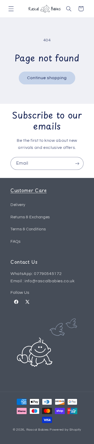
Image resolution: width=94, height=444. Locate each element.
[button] (11, 9)
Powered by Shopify (65, 429)
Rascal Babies (37, 429)
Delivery (17, 205)
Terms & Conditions (28, 229)
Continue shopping (47, 78)
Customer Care (28, 190)
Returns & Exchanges (30, 217)
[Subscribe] (77, 163)
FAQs (15, 241)
